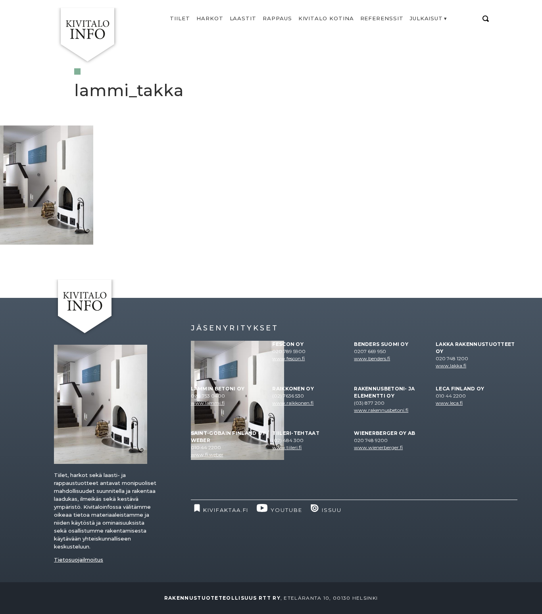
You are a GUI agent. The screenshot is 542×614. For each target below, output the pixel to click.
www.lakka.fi (451, 366)
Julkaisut (426, 18)
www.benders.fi (372, 358)
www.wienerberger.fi (378, 447)
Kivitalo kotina (326, 18)
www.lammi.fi (208, 403)
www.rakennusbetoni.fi (381, 410)
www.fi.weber (207, 455)
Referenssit (382, 18)
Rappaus (277, 18)
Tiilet (180, 18)
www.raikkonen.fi (292, 403)
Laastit (243, 18)
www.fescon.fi (288, 358)
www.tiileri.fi (287, 447)
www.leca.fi (449, 403)
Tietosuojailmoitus (78, 559)
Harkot (209, 18)
